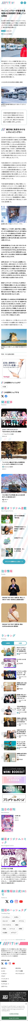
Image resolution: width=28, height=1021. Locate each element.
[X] (7, 901)
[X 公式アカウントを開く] (2, 963)
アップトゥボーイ (5, 984)
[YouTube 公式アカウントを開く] (13, 963)
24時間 (8, 643)
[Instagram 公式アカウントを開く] (10, 963)
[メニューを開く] (24, 3)
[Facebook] (11, 901)
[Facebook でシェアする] (6, 396)
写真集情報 (4, 981)
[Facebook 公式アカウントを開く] (6, 963)
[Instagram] (16, 901)
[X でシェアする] (2, 396)
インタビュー (4, 973)
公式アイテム (4, 986)
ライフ (3, 31)
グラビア (3, 976)
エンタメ (3, 971)
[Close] (26, 1004)
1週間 (20, 643)
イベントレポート (5, 978)
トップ (2, 939)
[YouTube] (21, 901)
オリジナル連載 (19, 971)
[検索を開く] (21, 3)
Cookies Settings (14, 1013)
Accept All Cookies (14, 1018)
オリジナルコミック (20, 973)
